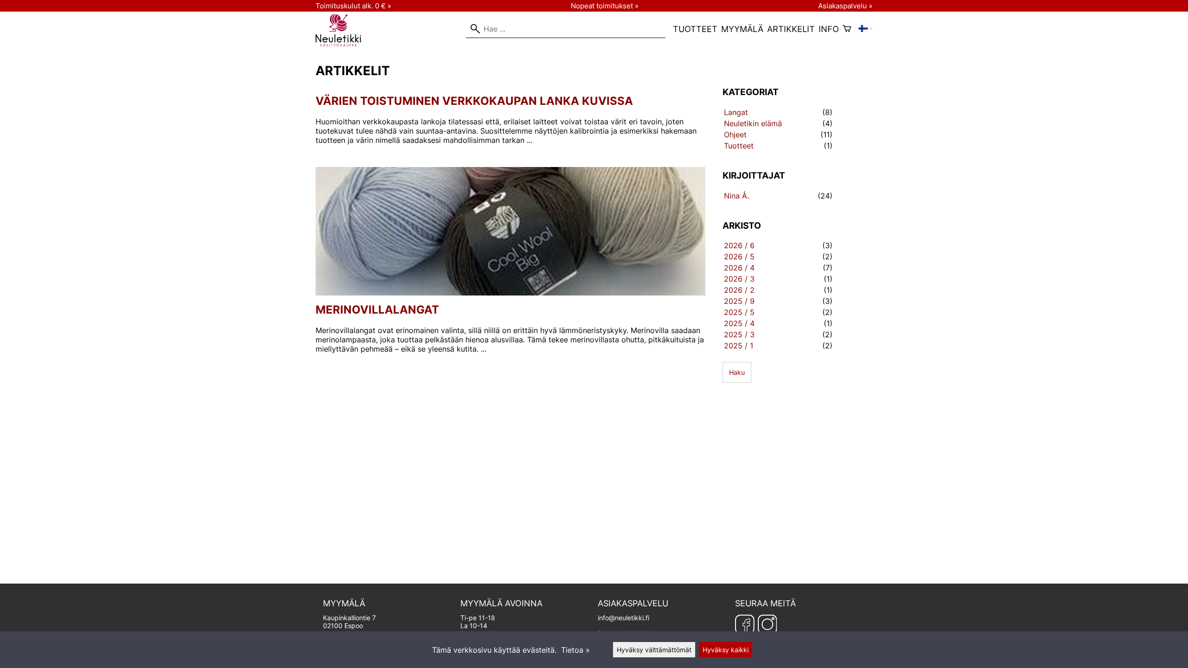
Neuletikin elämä (753, 123)
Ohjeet (735, 134)
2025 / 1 (738, 345)
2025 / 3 (739, 334)
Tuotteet (695, 29)
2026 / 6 (739, 245)
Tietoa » (575, 650)
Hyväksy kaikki (726, 650)
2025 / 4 (739, 323)
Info (829, 29)
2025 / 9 (739, 301)
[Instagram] (767, 625)
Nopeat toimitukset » (605, 5)
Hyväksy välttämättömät (654, 650)
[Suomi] (865, 29)
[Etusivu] (342, 43)
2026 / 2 (739, 290)
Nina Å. (736, 195)
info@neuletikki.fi (623, 618)
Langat (736, 112)
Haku (737, 372)
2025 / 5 (739, 312)
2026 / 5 (739, 256)
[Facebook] (745, 625)
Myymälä (742, 29)
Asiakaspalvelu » (845, 5)
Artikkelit (791, 29)
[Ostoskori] (847, 29)
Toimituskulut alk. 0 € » (353, 5)
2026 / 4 (739, 267)
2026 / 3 (739, 278)
